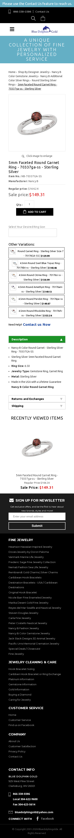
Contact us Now (36, 324)
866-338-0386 (22, 11)
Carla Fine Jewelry (20, 617)
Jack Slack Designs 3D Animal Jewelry (32, 638)
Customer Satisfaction (22, 746)
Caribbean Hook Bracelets (25, 577)
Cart (44, 18)
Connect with (20, 819)
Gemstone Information (22, 684)
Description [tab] (20, 339)
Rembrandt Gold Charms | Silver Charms (33, 572)
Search (34, 18)
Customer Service (20, 719)
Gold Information (19, 689)
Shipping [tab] (17, 405)
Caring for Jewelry (20, 699)
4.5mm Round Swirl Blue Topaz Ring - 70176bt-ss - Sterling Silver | (39, 265)
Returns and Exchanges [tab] (28, 398)
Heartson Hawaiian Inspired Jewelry (30, 546)
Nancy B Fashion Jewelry (24, 628)
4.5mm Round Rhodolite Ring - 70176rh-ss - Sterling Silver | (41, 313)
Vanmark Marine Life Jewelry (26, 556)
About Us (14, 741)
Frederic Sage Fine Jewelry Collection (32, 562)
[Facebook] (45, 819)
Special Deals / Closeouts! (24, 648)
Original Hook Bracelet (23, 592)
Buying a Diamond (20, 694)
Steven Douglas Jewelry (23, 612)
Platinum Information (21, 679)
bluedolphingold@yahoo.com (34, 812)
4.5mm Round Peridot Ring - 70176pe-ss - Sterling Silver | (40, 301)
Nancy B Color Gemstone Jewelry (29, 633)
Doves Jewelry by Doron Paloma (29, 551)
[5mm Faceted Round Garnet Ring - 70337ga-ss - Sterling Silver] (37, 147)
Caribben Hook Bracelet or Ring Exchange (35, 674)
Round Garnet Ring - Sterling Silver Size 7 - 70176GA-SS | (40, 253)
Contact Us (42, 11)
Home (12, 714)
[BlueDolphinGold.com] (45, 32)
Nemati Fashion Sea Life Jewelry (28, 567)
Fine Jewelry (16, 653)
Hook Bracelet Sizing (22, 668)
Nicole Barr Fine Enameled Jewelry (30, 597)
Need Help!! (15, 324)
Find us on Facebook (21, 725)
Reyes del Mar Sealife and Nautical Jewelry (35, 607)
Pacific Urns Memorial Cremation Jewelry (34, 643)
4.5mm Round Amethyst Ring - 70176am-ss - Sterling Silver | (40, 289)
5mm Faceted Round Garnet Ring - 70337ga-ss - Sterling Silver (37, 477)
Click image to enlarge (39, 155)
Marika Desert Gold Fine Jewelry (28, 602)
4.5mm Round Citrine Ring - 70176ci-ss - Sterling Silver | (40, 277)
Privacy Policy (17, 751)
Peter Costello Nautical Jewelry (28, 623)
